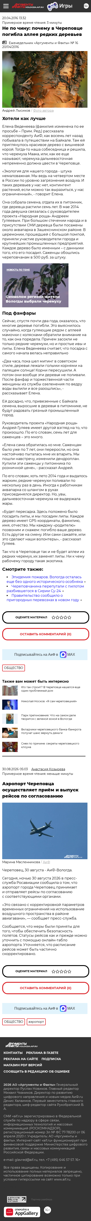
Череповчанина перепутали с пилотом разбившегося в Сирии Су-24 (45, 588)
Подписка (51, 1059)
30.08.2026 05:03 (15, 769)
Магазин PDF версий (23, 1065)
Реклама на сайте (21, 1059)
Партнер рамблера (41, 1199)
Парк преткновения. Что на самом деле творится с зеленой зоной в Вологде (48, 717)
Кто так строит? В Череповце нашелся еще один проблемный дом (50, 688)
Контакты (13, 1053)
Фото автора (43, 111)
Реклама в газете (42, 1053)
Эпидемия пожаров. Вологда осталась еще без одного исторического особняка (45, 579)
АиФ (46, 862)
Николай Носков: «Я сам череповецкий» (49, 701)
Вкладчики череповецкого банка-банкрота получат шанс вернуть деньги (51, 731)
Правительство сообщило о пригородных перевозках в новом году (43, 597)
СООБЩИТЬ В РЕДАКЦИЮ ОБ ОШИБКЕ (37, 1071)
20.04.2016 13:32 (14, 18)
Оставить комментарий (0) (45, 634)
